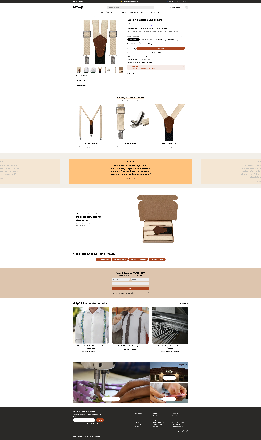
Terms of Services (91, 423)
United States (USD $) (174, 1)
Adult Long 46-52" (159, 39)
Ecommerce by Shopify (94, 436)
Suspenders (84, 16)
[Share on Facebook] (133, 73)
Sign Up (130, 288)
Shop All (75, 1)
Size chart (182, 36)
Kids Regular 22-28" (133, 43)
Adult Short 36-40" (133, 39)
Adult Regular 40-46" (147, 39)
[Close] (183, 66)
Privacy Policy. (100, 423)
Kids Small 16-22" (172, 39)
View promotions (152, 68)
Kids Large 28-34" (146, 43)
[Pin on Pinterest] (137, 73)
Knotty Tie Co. (80, 436)
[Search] (152, 7)
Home (77, 16)
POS (85, 436)
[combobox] (130, 7)
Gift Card (80, 1)
